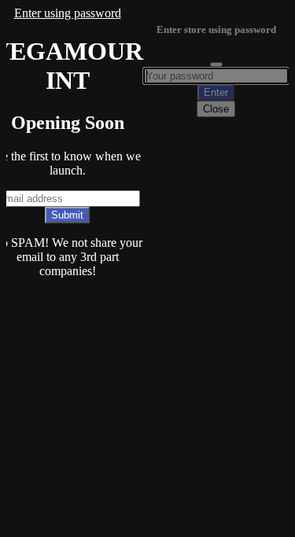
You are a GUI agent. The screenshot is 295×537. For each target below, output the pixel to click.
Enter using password (67, 13)
